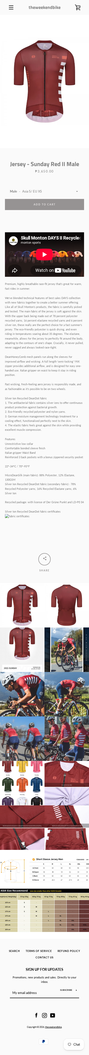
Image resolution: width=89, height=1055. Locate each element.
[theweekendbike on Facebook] (36, 1015)
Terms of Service (39, 951)
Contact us (44, 957)
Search (14, 951)
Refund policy (69, 951)
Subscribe (66, 990)
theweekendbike (45, 7)
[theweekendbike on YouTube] (52, 1015)
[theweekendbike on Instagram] (44, 1015)
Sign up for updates (44, 969)
